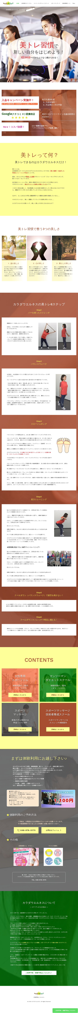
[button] (53, 857)
